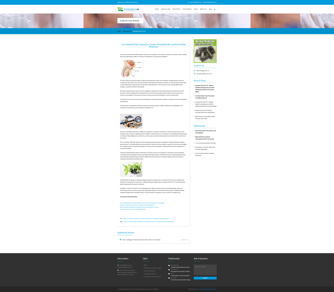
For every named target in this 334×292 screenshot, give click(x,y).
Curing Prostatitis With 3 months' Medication (132, 209)
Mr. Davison (181, 270)
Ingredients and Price (150, 273)
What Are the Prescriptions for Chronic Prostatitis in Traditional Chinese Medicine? (146, 218)
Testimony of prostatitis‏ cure (152, 276)
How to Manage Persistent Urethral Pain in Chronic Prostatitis (141, 240)
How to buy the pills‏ (149, 271)
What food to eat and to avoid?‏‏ (152, 268)
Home (157, 9)
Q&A (210, 9)
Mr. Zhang (181, 279)
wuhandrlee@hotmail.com (204, 74)
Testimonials (187, 9)
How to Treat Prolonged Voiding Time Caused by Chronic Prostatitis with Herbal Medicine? (149, 221)
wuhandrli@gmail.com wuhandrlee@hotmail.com (203, 2)
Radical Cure (165, 9)
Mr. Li (181, 274)
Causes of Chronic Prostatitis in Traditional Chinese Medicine (137, 205)
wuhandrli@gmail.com (202, 70)
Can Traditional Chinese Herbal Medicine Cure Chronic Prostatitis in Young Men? (142, 203)
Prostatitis (176, 9)
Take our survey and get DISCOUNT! (207, 289)
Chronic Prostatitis (139, 31)
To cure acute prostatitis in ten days (205, 143)
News (196, 9)
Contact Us (199, 66)
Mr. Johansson (181, 266)
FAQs (145, 265)
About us (203, 9)
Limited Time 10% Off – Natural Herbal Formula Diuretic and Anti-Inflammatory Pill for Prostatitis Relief (205, 104)
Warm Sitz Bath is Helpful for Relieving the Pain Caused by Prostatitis (139, 207)
